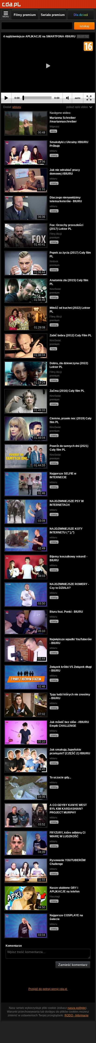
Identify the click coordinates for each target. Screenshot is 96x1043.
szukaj (84, 26)
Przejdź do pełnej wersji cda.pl (48, 989)
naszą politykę (77, 1008)
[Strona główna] (11, 4)
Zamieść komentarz (72, 965)
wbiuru (16, 107)
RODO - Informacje (77, 1015)
